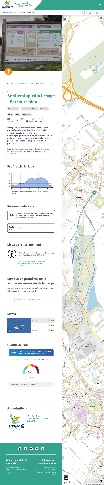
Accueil (12, 83)
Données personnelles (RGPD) (45, 470)
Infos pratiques (20, 12)
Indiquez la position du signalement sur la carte (32, 299)
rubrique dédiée (27, 217)
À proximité (31, 12)
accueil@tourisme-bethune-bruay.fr (29, 264)
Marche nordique (22, 83)
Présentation (8, 12)
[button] (101, 480)
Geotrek (53, 475)
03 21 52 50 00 (22, 266)
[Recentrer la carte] (65, 18)
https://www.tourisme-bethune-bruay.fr (31, 261)
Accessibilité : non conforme (46, 472)
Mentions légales (50, 467)
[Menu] (99, 4)
